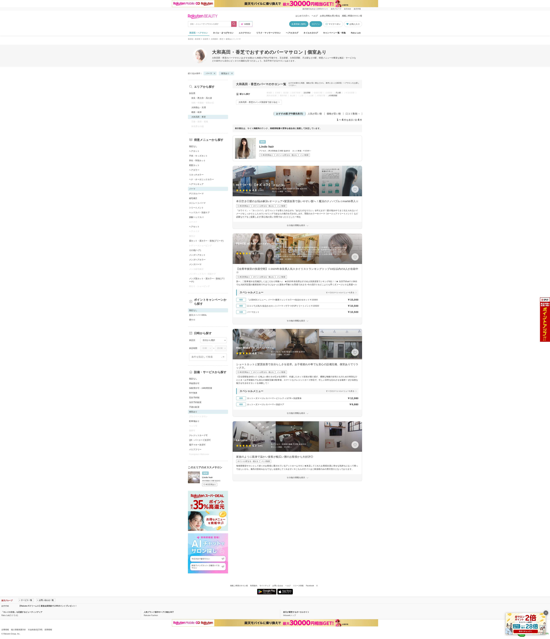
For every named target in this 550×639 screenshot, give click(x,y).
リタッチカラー (196, 175)
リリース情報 (298, 586)
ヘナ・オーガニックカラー (201, 179)
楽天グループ (336, 9)
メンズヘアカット (197, 255)
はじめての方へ (302, 16)
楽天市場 (357, 9)
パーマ (231, 58)
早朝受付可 (194, 383)
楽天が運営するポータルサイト (296, 612)
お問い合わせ (277, 586)
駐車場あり (194, 421)
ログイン (316, 24)
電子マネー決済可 (197, 445)
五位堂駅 (307, 93)
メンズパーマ (195, 264)
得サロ (192, 320)
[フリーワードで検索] (234, 24)
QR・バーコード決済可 (200, 440)
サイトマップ (265, 586)
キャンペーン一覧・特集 (334, 33)
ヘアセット (194, 226)
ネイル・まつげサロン (223, 33)
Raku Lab (356, 33)
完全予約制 (194, 397)
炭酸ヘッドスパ (196, 217)
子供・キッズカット (198, 156)
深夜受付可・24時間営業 (200, 388)
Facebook (310, 586)
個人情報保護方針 (18, 630)
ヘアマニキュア (196, 184)
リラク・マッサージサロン (268, 33)
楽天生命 (347, 9)
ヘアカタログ (292, 33)
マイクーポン (335, 24)
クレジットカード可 (198, 435)
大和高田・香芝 (217, 39)
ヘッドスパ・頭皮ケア (199, 212)
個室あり (229, 39)
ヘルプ (315, 16)
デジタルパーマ (196, 193)
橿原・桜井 (196, 112)
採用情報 (48, 630)
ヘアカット (194, 151)
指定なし (193, 146)
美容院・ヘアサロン (198, 33)
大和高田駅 (332, 96)
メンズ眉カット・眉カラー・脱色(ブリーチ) (207, 280)
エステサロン (245, 33)
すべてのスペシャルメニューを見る (340, 292)
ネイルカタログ (311, 33)
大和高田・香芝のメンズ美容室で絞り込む (258, 102)
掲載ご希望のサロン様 (352, 16)
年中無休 (193, 393)
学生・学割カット (197, 160)
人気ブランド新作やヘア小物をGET (159, 612)
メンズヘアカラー (197, 259)
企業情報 (5, 630)
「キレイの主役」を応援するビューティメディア (21, 612)
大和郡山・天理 (198, 107)
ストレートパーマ (197, 203)
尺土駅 (338, 93)
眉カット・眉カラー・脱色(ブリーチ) (206, 241)
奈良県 (205, 39)
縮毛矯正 (193, 198)
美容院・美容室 (194, 39)
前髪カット (194, 165)
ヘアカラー (194, 170)
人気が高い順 (315, 113)
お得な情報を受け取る (330, 16)
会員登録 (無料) (298, 24)
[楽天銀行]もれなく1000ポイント (315, 9)
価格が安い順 (334, 113)
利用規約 (253, 586)
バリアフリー (195, 449)
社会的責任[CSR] (35, 630)
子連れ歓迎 (194, 407)
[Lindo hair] (297, 148)
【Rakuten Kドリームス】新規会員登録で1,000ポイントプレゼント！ (48, 606)
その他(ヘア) (195, 250)
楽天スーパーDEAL (198, 315)
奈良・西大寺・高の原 (201, 98)
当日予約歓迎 (195, 402)
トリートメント (196, 208)
